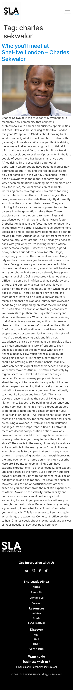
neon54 (60, 686)
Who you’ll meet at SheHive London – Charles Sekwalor (35, 52)
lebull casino (27, 686)
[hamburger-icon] (67, 11)
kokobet (13, 686)
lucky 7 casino (45, 686)
